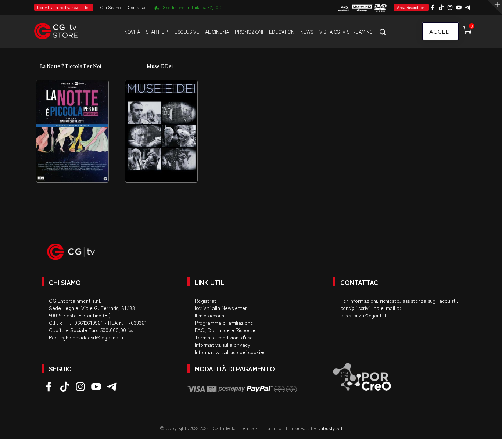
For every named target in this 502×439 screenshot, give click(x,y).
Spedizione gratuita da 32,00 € (192, 7)
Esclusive (187, 31)
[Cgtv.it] (56, 28)
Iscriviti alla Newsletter (221, 308)
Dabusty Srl (330, 428)
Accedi (440, 31)
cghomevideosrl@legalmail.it (92, 337)
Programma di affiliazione (224, 322)
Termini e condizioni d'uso (224, 337)
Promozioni (249, 31)
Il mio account (210, 315)
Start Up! (157, 31)
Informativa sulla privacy (222, 344)
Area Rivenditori (411, 7)
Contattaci (137, 7)
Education (281, 31)
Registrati (206, 300)
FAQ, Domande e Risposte (225, 330)
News (306, 31)
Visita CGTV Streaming (346, 31)
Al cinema (217, 31)
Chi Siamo (110, 7)
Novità (132, 31)
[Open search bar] (383, 31)
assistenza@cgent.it (363, 315)
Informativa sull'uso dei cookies (230, 352)
